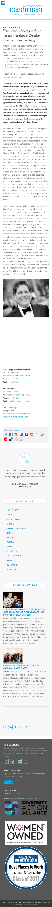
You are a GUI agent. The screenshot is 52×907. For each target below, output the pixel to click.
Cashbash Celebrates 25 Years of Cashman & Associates (21, 667)
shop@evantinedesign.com (19, 401)
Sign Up (8, 782)
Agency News (13, 519)
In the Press (13, 510)
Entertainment (15, 555)
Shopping (12, 551)
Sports (10, 560)
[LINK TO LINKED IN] (21, 728)
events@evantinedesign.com (19, 382)
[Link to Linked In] (26, 761)
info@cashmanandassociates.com (23, 798)
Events (10, 524)
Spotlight (12, 569)
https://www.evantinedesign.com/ (16, 413)
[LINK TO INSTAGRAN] (16, 728)
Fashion (11, 542)
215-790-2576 (14, 398)
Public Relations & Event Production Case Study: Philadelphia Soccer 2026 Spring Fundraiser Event (24, 612)
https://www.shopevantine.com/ (16, 416)
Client (10, 514)
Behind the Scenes (16, 528)
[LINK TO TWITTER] (11, 728)
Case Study (12, 565)
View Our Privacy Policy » (28, 904)
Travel (10, 537)
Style (9, 546)
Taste (10, 533)
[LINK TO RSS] (26, 728)
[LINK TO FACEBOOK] (5, 728)
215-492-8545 (15, 378)
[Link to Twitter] (13, 761)
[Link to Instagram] (19, 761)
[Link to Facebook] (6, 761)
